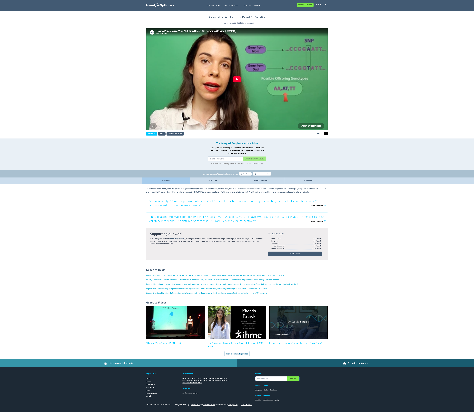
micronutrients (175, 134)
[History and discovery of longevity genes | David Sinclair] (298, 325)
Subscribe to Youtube (358, 363)
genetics (151, 134)
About (148, 390)
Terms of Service (209, 405)
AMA (225, 5)
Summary (166, 180)
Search (293, 378)
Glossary (308, 180)
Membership (150, 384)
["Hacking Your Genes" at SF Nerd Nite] (175, 325)
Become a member (305, 5)
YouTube (246, 174)
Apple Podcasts (262, 174)
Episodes (210, 5)
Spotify (277, 400)
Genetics (258, 5)
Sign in (318, 5)
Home (148, 378)
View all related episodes (237, 353)
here (196, 393)
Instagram (258, 390)
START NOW (295, 254)
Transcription (261, 180)
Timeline (213, 180)
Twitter (266, 390)
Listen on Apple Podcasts (121, 363)
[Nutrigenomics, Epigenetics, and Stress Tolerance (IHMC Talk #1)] (237, 325)
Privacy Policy (195, 405)
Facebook (273, 390)
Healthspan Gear (151, 393)
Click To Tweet (317, 205)
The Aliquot (247, 5)
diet (161, 134)
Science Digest (235, 5)
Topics (219, 5)
